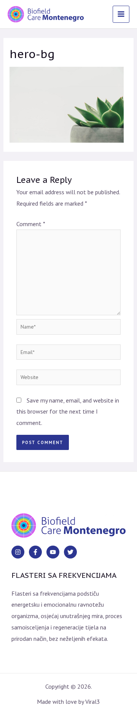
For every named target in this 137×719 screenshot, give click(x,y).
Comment (30, 224)
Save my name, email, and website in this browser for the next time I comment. (67, 411)
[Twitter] (70, 552)
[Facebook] (35, 552)
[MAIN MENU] (121, 14)
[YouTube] (52, 552)
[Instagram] (17, 552)
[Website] (68, 378)
